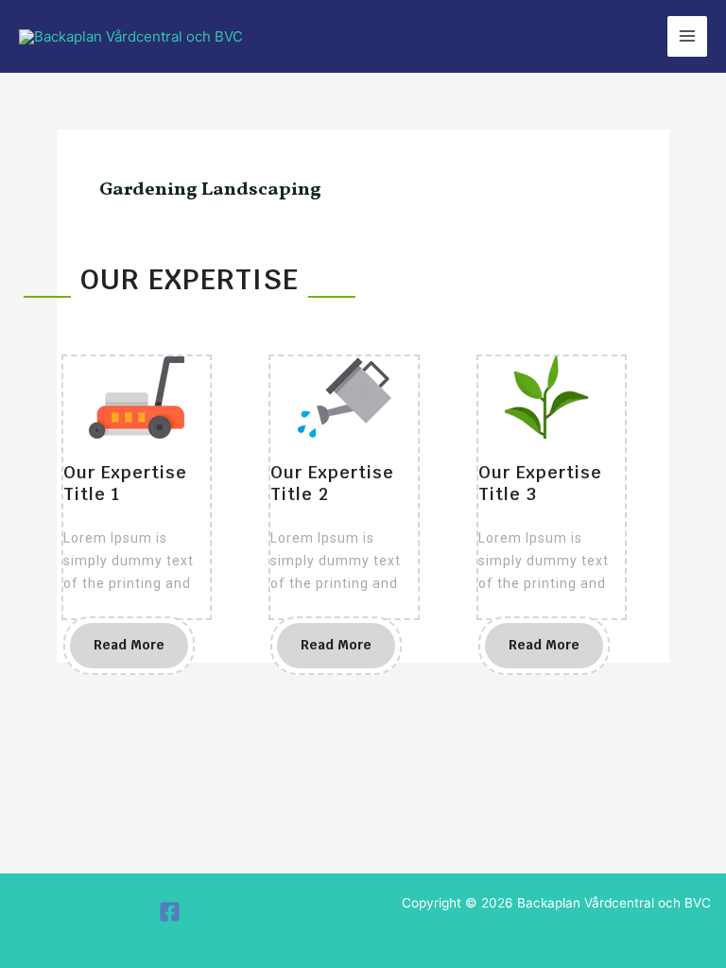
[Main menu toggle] (687, 36)
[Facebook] (169, 911)
